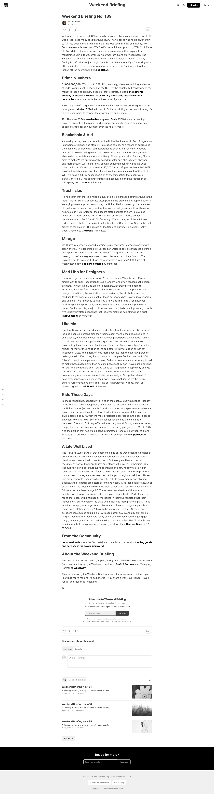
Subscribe (193, 5)
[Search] (178, 5)
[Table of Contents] (2, 397)
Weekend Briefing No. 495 (77, 721)
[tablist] (72, 649)
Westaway (80, 567)
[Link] (58, 78)
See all (67, 738)
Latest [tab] (71, 680)
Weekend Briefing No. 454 (77, 686)
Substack (94, 789)
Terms (113, 776)
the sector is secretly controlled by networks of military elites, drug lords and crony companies (102, 95)
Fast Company (70, 315)
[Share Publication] (183, 5)
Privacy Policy (126, 621)
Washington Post (134, 434)
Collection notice (124, 776)
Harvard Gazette (135, 524)
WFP (85, 182)
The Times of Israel (93, 263)
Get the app (119, 782)
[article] (107, 692)
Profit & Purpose (125, 564)
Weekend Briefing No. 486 (77, 704)
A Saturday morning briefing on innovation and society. (85, 690)
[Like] (64, 29)
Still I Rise (102, 70)
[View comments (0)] (70, 29)
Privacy (106, 776)
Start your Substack (100, 782)
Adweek (88, 230)
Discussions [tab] (81, 680)
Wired (90, 386)
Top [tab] (64, 680)
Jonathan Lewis (71, 542)
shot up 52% (84, 109)
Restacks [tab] (78, 649)
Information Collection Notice (106, 621)
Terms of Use (119, 619)
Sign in (206, 5)
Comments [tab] (67, 649)
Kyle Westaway (74, 22)
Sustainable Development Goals (99, 119)
